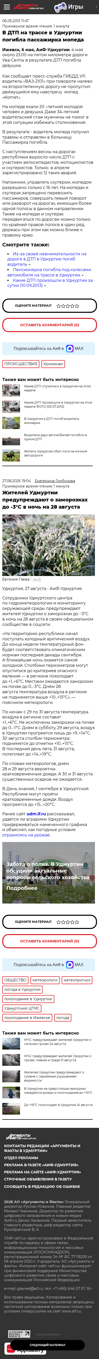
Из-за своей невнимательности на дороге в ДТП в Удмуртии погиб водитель (46, 259)
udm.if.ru (36, 813)
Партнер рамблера (48, 1334)
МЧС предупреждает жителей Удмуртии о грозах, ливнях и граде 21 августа (57, 1058)
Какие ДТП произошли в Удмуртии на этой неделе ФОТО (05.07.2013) (58, 404)
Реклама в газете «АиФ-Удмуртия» (41, 1165)
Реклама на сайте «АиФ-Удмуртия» (42, 1172)
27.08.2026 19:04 (16, 481)
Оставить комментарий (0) (49, 325)
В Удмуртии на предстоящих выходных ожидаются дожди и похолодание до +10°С (58, 1091)
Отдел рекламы (21, 1158)
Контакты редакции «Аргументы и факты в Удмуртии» (42, 1148)
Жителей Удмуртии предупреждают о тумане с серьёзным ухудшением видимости (54, 1076)
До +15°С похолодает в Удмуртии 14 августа (58, 1105)
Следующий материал (47, 1345)
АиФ (37, 579)
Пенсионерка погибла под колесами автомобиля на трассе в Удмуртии (49, 272)
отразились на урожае (26, 835)
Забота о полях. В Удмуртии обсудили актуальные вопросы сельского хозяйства (48, 870)
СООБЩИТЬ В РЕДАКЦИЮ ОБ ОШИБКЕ (42, 1186)
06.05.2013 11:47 (15, 21)
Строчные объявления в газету (38, 1179)
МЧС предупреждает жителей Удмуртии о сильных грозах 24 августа (57, 1042)
